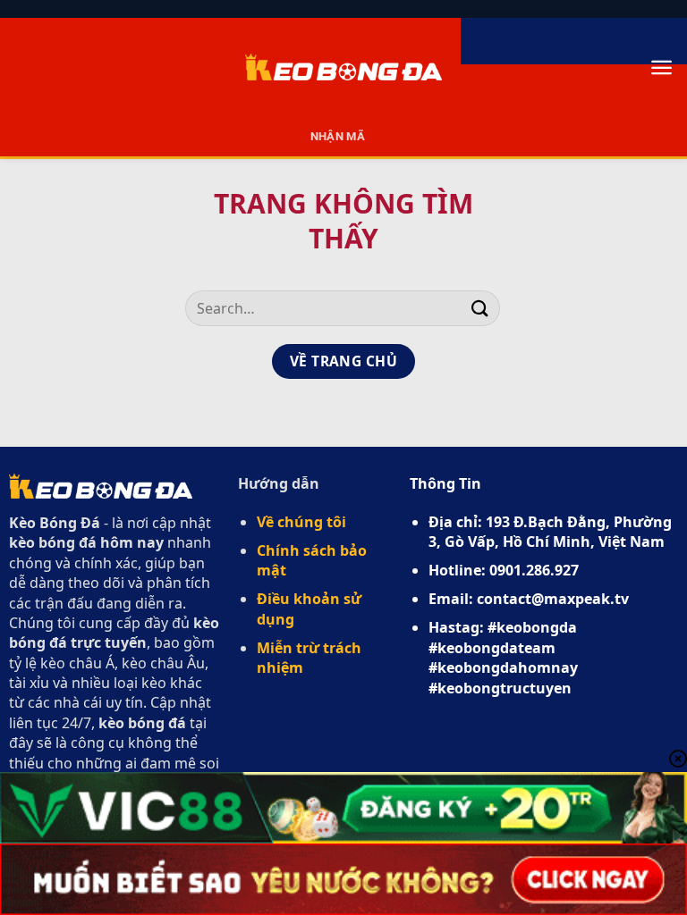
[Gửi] (480, 307)
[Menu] (661, 67)
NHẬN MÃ (338, 136)
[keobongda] (343, 67)
